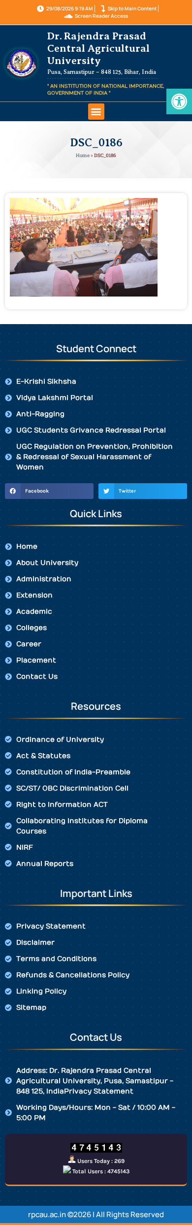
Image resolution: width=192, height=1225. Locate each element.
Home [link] (83, 155)
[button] (96, 111)
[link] (179, 101)
